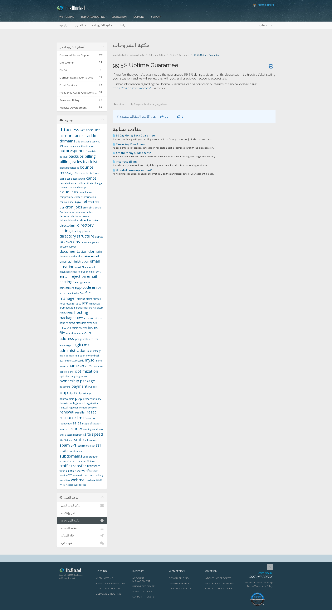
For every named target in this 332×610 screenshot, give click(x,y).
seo (101, 429)
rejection (74, 407)
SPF (74, 445)
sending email (90, 429)
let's (91, 339)
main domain (67, 355)
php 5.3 (73, 393)
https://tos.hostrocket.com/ (132, 88)
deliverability (67, 220)
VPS (70, 475)
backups (76, 156)
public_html (75, 403)
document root (68, 246)
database (69, 212)
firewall (97, 298)
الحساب (265, 25)
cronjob (87, 207)
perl (95, 386)
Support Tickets (143, 596)
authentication (86, 146)
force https (65, 303)
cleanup (81, 187)
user (79, 471)
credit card (94, 202)
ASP (62, 146)
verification (90, 471)
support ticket (90, 456)
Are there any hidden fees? (133, 153)
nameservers (80, 365)
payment (79, 386)
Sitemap (268, 582)
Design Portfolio (180, 583)
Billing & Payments (179, 55)
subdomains (71, 456)
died (76, 220)
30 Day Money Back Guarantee (135, 135)
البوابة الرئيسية (119, 55)
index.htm (71, 333)
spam (65, 445)
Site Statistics (66, 440)
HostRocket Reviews (219, 583)
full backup (94, 303)
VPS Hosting (66, 16)
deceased (65, 216)
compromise (67, 197)
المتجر (80, 25)
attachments (71, 146)
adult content (92, 141)
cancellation (66, 183)
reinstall (64, 407)
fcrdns (75, 293)
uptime (72, 471)
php (64, 392)
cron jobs (73, 207)
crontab (96, 207)
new (95, 366)
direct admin (89, 220)
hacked (69, 307)
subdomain (75, 451)
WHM (99, 480)
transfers (93, 466)
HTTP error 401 (85, 318)
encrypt (79, 282)
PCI (90, 386)
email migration (79, 271)
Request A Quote (180, 588)
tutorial (63, 471)
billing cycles (71, 161)
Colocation (119, 16)
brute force (92, 173)
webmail (78, 479)
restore (91, 418)
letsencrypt (66, 345)
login (77, 344)
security (75, 428)
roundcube (66, 423)
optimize (64, 376)
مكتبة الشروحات (102, 25)
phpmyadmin (67, 399)
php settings (84, 393)
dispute (99, 236)
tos (93, 461)
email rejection (73, 276)
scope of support (91, 423)
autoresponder (73, 150)
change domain (68, 187)
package (87, 380)
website (91, 480)
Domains (139, 16)
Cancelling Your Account (131, 144)
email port (94, 271)
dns (76, 241)
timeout (82, 461)
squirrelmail (84, 445)
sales (76, 423)
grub (62, 307)
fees (82, 293)
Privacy (258, 582)
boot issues (72, 167)
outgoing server (78, 376)
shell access (66, 434)
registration (92, 403)
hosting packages (74, 315)
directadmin (68, 225)
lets (96, 339)
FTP (85, 303)
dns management (90, 242)
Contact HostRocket (219, 588)
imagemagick (89, 323)
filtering (81, 298)
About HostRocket (218, 578)
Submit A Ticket (143, 591)
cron (62, 207)
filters (89, 298)
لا (181, 117)
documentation (74, 251)
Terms (248, 582)
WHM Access (66, 484)
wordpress (80, 484)
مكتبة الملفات (68, 528)
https (78, 323)
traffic (65, 465)
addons (80, 141)
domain (95, 251)
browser (81, 173)
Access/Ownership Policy (260, 586)
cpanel (81, 201)
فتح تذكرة (66, 543)
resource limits (73, 417)
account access (73, 135)
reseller (80, 412)
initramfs (82, 333)
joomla (84, 339)
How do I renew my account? (134, 170)
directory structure (77, 236)
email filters (81, 267)
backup (64, 156)
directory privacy (80, 231)
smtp (79, 439)
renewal (67, 412)
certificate (87, 183)
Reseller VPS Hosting (110, 583)
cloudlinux (69, 191)
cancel (91, 178)
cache (63, 178)
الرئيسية (64, 25)
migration (80, 355)
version (64, 475)
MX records (77, 360)
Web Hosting (105, 578)
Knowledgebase (143, 586)
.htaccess (69, 129)
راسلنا (121, 25)
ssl (98, 445)
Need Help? (260, 575)
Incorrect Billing (126, 161)
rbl (83, 403)
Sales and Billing (157, 55)
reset (91, 412)
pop (78, 398)
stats (64, 450)
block (63, 167)
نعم (166, 117)
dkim (62, 242)
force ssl (76, 303)
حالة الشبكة (67, 535)
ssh (93, 445)
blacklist (90, 161)
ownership (69, 380)
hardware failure (83, 307)
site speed (93, 434)
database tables (83, 212)
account (92, 129)
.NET (82, 130)
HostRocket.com (74, 571)
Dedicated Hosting (93, 16)
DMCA (69, 242)
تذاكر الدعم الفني (70, 505)
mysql (90, 360)
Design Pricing (179, 578)
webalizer (65, 480)
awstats (92, 151)
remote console (88, 407)
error (96, 287)
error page (65, 293)
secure (63, 429)
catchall (77, 183)
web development (81, 475)
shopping (78, 434)
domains (84, 256)
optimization (86, 371)
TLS (89, 461)
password (65, 386)
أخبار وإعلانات (68, 513)
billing (90, 156)
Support (156, 16)
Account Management (141, 579)
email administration (74, 261)
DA (61, 212)
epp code (83, 287)
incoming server (78, 328)
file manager (75, 295)
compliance (85, 192)
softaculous (91, 440)
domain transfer (68, 256)
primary (87, 399)
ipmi (77, 339)
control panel (67, 202)
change (98, 183)
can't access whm (76, 178)
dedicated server (80, 216)
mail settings (94, 351)
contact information (85, 197)
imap (64, 327)
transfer (78, 465)
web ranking (96, 475)
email (95, 256)
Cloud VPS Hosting (108, 588)
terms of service (68, 461)
